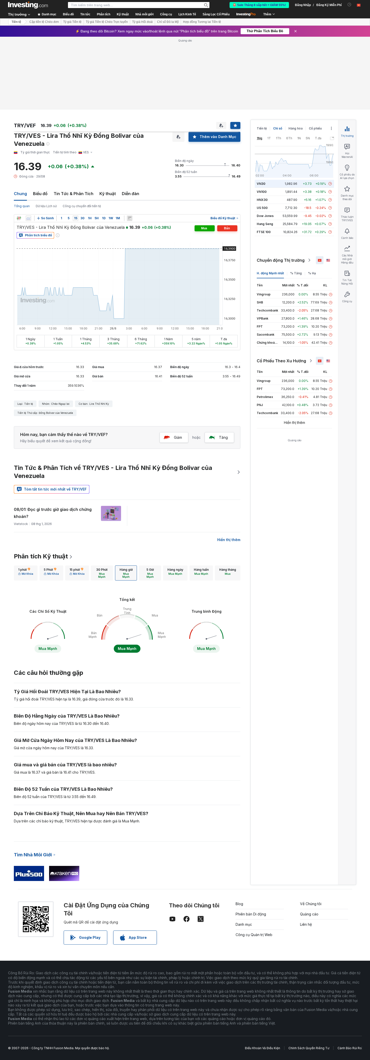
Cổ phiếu (315, 128)
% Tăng (296, 273)
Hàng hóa (295, 128)
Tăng (223, 437)
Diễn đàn (130, 193)
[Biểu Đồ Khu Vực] (28, 218)
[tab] (26, 573)
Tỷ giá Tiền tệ (72, 22)
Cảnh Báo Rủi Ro (350, 1048)
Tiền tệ (16, 22)
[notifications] (349, 4)
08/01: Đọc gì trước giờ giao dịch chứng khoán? (53, 513)
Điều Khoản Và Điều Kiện (262, 1048)
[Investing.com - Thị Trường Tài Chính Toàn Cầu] (28, 5)
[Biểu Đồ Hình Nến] (19, 218)
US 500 (262, 208)
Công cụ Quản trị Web (254, 935)
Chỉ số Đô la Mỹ (168, 22)
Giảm (178, 437)
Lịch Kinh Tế (187, 14)
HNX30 (262, 200)
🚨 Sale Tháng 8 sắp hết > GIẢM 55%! (259, 5)
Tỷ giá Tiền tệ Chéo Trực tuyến (107, 22)
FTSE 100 (264, 232)
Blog (239, 904)
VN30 (261, 184)
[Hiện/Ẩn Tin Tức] (129, 218)
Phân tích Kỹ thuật (41, 556)
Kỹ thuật (107, 193)
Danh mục (244, 924)
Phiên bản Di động (251, 914)
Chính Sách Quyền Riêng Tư (308, 1048)
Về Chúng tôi (310, 904)
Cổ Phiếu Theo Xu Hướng (281, 360)
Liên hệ (306, 924)
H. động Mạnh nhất (270, 273)
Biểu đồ (40, 193)
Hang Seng (265, 224)
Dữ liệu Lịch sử (46, 206)
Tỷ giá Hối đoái (142, 22)
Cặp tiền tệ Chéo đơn (44, 22)
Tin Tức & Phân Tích (73, 193)
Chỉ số (277, 128)
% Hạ (312, 273)
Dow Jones (265, 216)
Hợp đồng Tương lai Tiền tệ (202, 22)
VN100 (262, 192)
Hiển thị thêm (228, 540)
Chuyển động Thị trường (281, 260)
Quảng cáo (309, 914)
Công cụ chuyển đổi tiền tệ (82, 206)
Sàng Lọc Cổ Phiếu (216, 14)
